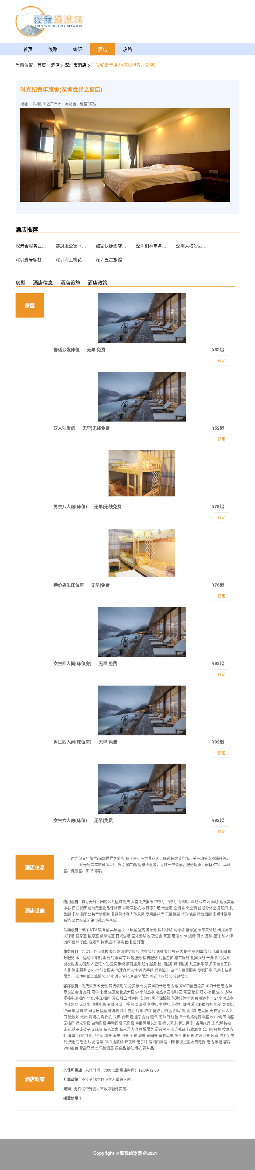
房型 (21, 282)
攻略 (127, 49)
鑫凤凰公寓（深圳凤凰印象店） (71, 246)
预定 (221, 831)
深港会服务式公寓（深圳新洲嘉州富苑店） (31, 246)
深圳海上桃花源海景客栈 (71, 259)
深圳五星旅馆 (109, 259)
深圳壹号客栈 (29, 259)
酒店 (102, 49)
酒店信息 (43, 282)
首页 (28, 49)
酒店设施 (70, 282)
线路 (53, 49)
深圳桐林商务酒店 (151, 246)
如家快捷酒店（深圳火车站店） (111, 246)
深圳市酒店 (76, 65)
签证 (77, 49)
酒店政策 (98, 282)
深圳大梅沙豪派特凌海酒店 (191, 246)
